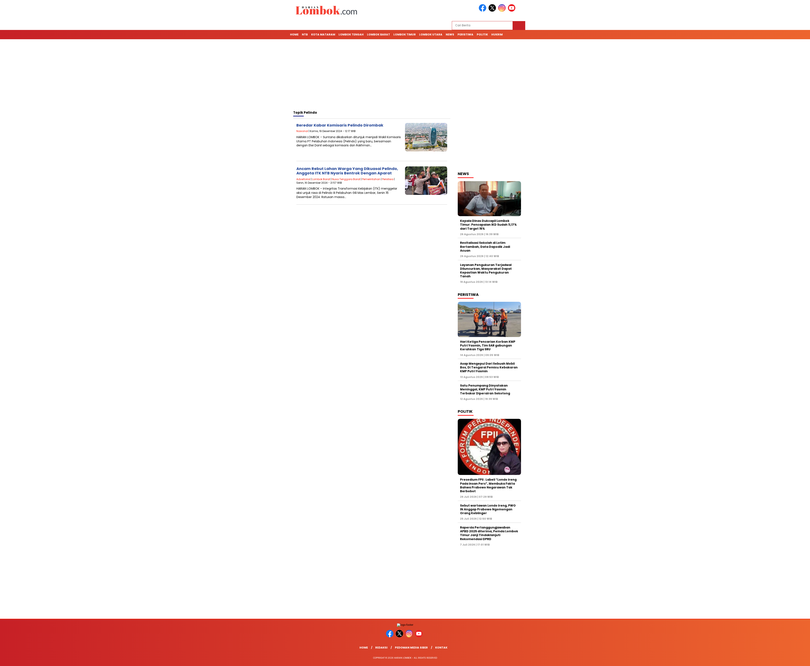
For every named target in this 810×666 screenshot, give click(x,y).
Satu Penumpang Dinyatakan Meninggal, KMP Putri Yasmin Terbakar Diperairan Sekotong (485, 389)
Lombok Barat (378, 34)
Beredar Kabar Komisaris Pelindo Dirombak (339, 125)
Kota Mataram (323, 34)
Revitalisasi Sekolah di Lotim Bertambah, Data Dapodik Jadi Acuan (485, 246)
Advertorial (303, 179)
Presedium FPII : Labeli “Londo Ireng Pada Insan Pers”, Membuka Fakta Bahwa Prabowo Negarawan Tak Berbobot (488, 485)
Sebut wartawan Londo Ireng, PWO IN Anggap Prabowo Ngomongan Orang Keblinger (488, 509)
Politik (482, 34)
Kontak (441, 648)
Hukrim (497, 34)
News (450, 34)
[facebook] (483, 10)
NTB (305, 34)
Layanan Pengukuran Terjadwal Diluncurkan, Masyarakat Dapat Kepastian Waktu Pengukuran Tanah (486, 271)
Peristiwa (465, 34)
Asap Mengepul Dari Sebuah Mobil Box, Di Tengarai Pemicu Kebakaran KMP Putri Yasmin (489, 367)
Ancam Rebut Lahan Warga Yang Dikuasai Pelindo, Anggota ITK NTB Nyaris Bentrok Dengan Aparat (347, 171)
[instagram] (502, 10)
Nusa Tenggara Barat (346, 179)
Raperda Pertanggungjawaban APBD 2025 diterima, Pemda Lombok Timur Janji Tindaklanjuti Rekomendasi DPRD (489, 533)
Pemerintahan (371, 179)
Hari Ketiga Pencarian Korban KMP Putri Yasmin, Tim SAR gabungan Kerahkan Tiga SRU (487, 345)
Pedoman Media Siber (411, 648)
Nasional (302, 131)
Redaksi (381, 648)
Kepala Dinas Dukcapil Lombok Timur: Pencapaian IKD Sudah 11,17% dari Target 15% (488, 225)
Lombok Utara (430, 34)
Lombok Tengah (351, 34)
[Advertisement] (405, 75)
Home (294, 34)
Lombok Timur (404, 34)
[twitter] (493, 10)
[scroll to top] (782, 659)
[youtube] (512, 10)
